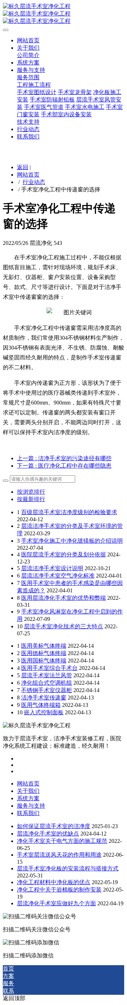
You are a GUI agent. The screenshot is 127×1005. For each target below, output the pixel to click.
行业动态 (34, 182)
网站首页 (28, 175)
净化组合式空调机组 (46, 683)
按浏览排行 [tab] (31, 492)
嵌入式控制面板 (44, 712)
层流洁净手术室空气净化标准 (58, 576)
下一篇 (64, 466)
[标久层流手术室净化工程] (63, 14)
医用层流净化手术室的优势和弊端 (63, 598)
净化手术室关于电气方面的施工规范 (62, 841)
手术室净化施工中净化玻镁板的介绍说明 (72, 541)
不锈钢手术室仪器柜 (46, 690)
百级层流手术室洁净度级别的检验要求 (69, 512)
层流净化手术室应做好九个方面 (56, 903)
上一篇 (64, 458)
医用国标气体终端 (43, 661)
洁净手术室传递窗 (43, 698)
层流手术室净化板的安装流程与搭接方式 (68, 868)
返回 (22, 167)
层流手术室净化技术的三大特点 (63, 626)
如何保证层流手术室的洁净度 (53, 826)
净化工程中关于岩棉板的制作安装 (59, 890)
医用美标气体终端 (43, 646)
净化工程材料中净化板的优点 (53, 882)
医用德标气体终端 (43, 653)
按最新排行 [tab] (31, 499)
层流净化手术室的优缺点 (48, 834)
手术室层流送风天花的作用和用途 (59, 855)
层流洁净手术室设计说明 (52, 568)
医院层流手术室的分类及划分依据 (63, 554)
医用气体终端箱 (41, 705)
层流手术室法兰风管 (46, 675)
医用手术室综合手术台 (49, 668)
